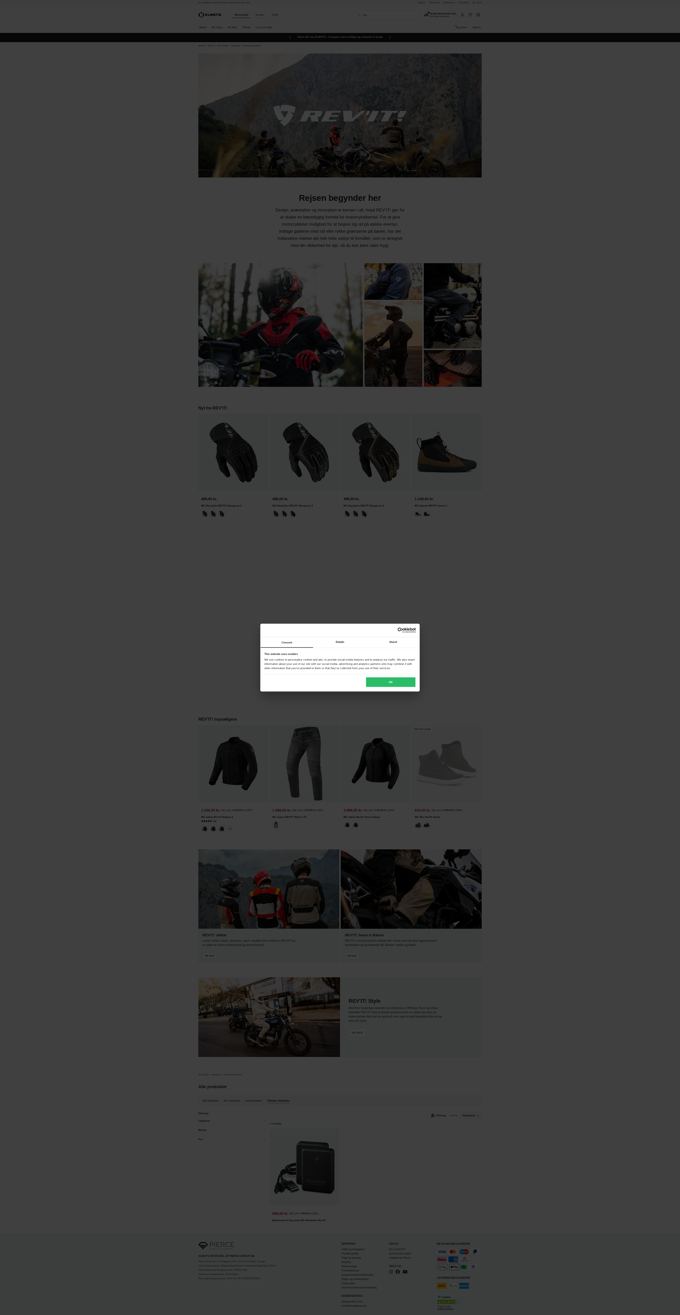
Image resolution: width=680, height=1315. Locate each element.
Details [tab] (340, 641)
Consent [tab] (287, 642)
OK (391, 682)
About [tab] (393, 641)
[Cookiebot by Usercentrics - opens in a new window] (400, 630)
